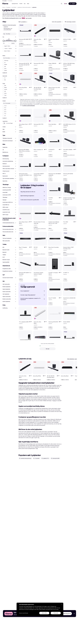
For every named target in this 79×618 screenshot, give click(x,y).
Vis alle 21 (5, 117)
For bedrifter (10, 0)
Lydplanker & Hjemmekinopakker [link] (24, 7)
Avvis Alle (44, 613)
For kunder (4, 0)
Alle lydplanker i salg (72, 359)
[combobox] (57, 22)
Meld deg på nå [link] (67, 613)
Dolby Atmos (29, 408)
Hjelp (28, 3)
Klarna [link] (3, 7)
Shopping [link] (8, 7)
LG (52, 397)
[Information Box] (26, 22)
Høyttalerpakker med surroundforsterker (8, 29)
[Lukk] (61, 604)
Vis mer (44, 16)
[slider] (3, 41)
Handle (20, 3)
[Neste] (75, 370)
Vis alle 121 (5, 72)
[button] (65, 3)
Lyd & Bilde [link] (14, 7)
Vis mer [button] (47, 348)
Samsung (23, 397)
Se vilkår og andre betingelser (28, 105)
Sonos (54, 400)
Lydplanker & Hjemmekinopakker (9, 25)
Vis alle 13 (5, 97)
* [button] (25, 44)
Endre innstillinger (23, 613)
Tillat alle (55, 613)
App (24, 3)
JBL (24, 400)
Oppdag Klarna (15, 3)
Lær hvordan (29, 18)
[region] (40, 609)
